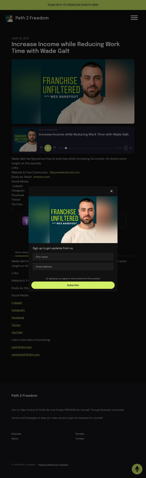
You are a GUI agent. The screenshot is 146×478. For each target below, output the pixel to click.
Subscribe (73, 285)
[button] (111, 191)
